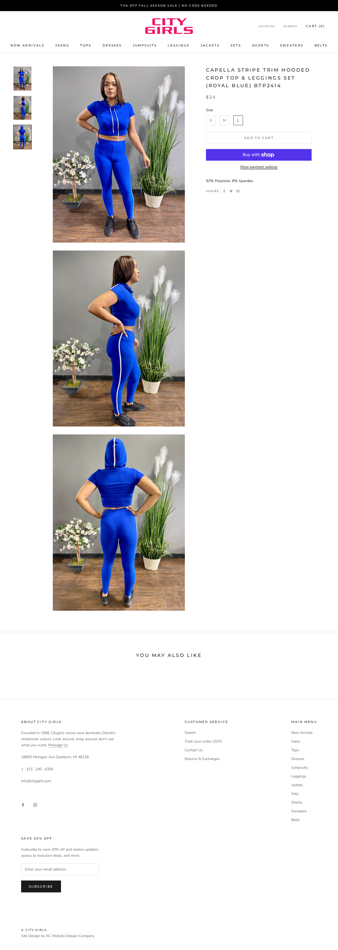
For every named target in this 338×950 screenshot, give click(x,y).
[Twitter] (231, 191)
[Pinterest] (238, 191)
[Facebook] (224, 191)
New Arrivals (27, 45)
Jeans (62, 45)
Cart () (315, 26)
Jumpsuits (145, 45)
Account (267, 26)
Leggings (178, 45)
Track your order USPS (203, 741)
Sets (236, 45)
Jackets (210, 45)
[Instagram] (35, 804)
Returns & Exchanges (202, 758)
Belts (320, 45)
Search (290, 26)
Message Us (58, 745)
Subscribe (41, 886)
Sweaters (291, 45)
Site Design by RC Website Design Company (57, 935)
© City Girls (34, 930)
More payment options (259, 166)
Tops (85, 45)
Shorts (260, 45)
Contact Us (194, 750)
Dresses (112, 45)
